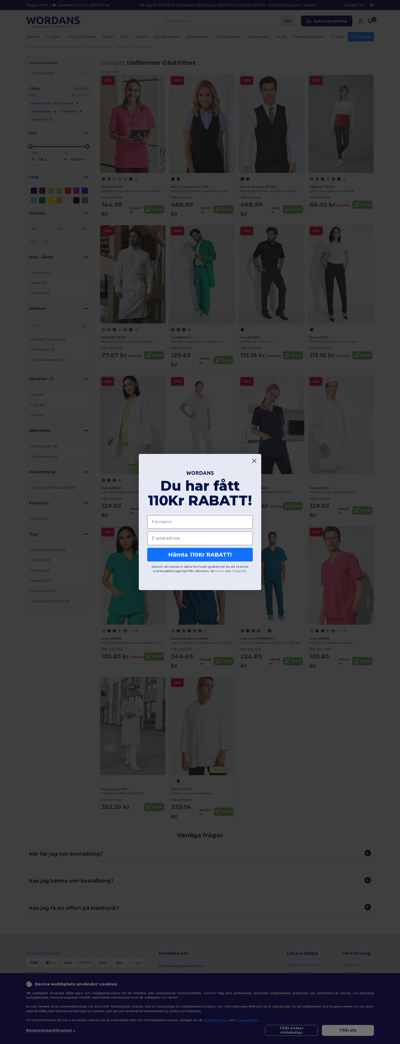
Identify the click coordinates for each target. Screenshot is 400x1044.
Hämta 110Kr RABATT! (200, 554)
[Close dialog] (254, 461)
